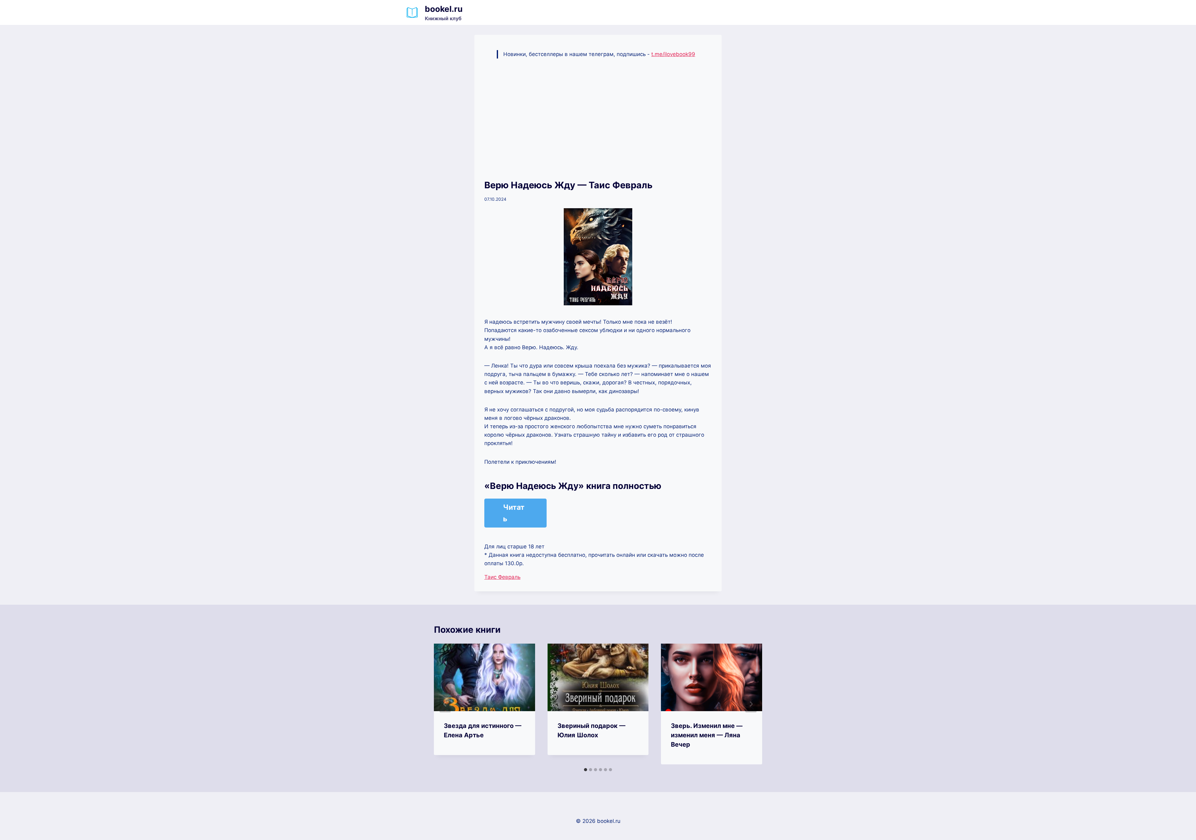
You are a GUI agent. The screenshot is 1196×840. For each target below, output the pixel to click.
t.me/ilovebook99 (673, 54)
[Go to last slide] (445, 704)
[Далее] (751, 704)
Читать (513, 513)
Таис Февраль (502, 577)
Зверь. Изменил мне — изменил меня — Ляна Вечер (707, 735)
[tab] (585, 769)
